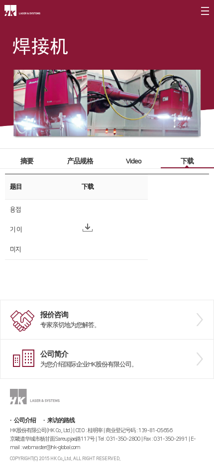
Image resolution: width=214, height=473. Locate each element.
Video (133, 161)
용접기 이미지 (16, 229)
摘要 (26, 161)
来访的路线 (61, 420)
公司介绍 (25, 420)
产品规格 (80, 161)
